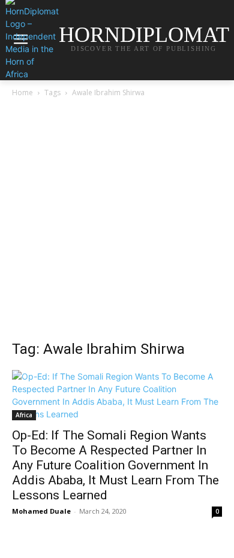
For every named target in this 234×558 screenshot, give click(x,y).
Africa (24, 415)
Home (22, 92)
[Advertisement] (117, 222)
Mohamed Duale (41, 511)
